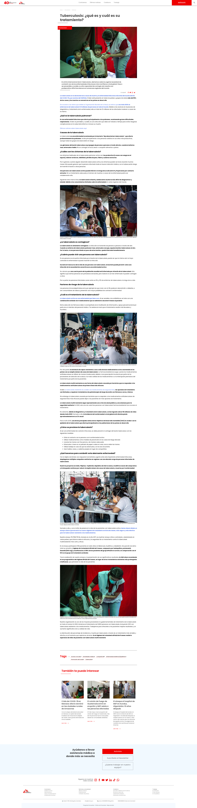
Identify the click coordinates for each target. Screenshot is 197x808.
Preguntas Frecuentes (88, 805)
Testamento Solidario (118, 793)
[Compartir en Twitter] (130, 92)
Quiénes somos (48, 790)
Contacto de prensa (84, 793)
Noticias (74, 10)
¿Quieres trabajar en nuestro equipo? (118, 766)
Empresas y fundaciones (119, 795)
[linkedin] (110, 780)
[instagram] (95, 780)
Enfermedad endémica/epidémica (116, 656)
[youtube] (103, 780)
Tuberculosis (89, 659)
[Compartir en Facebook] (128, 92)
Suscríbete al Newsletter (118, 758)
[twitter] (107, 780)
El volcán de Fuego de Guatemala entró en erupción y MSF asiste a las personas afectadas (98, 705)
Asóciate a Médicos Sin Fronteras (121, 790)
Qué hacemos (48, 792)
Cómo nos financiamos (50, 793)
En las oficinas (156, 792)
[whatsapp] (118, 780)
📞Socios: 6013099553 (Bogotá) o (105, 801)
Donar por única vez (118, 792)
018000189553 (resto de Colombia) (126, 801)
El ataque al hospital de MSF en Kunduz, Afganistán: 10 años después (124, 705)
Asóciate (118, 751)
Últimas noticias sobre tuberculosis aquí (73, 128)
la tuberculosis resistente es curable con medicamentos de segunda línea (90, 390)
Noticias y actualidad (85, 789)
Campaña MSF (100, 656)
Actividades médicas (89, 656)
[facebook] (99, 780)
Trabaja (116, 2)
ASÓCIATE (181, 3)
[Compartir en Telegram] (134, 92)
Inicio (61, 10)
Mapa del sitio (110, 805)
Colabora (107, 2)
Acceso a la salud (76, 656)
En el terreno (156, 790)
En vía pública (156, 793)
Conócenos (83, 2)
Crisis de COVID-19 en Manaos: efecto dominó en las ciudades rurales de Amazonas (72, 705)
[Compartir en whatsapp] (132, 92)
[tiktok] (114, 780)
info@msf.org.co (89, 801)
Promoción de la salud (77, 659)
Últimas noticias (95, 2)
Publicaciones (82, 792)
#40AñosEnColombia (49, 795)
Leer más (64, 723)
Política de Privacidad (100, 805)
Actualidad (67, 10)
